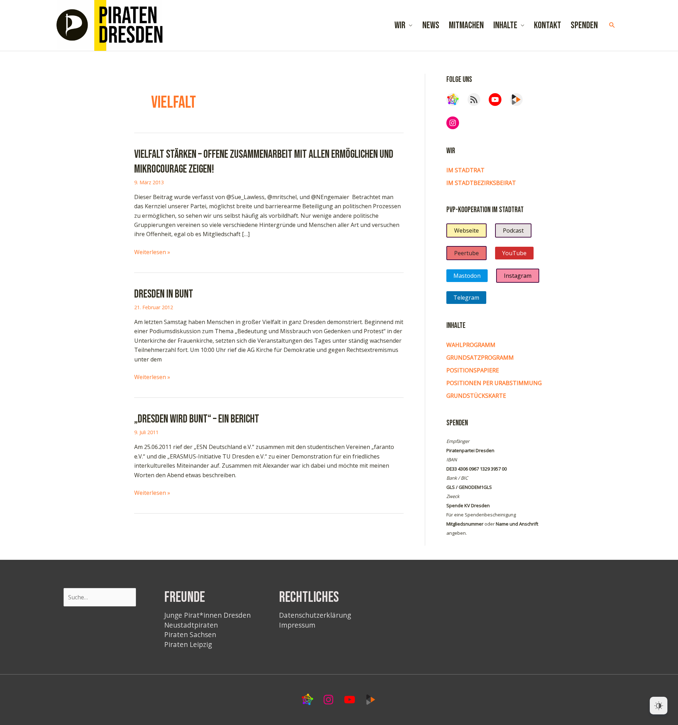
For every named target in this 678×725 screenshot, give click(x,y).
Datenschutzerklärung (315, 615)
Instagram (517, 276)
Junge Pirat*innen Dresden (207, 615)
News (430, 25)
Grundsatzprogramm (480, 357)
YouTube (514, 253)
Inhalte (505, 25)
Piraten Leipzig (188, 644)
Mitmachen (466, 25)
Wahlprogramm (470, 345)
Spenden (584, 25)
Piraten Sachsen (190, 634)
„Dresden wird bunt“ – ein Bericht (196, 419)
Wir (399, 25)
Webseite (466, 230)
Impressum (297, 625)
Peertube (466, 253)
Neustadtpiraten (191, 625)
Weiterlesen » (152, 252)
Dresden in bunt (163, 294)
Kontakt (547, 25)
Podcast (513, 230)
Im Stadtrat (465, 170)
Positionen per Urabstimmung (494, 383)
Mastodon (467, 276)
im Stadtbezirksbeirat (481, 183)
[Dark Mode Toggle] (658, 705)
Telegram (466, 297)
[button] (612, 25)
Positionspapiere (472, 370)
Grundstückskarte (476, 396)
